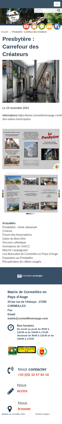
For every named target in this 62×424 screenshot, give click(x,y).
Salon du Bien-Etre (14, 238)
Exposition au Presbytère (17, 257)
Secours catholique (14, 242)
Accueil (4, 32)
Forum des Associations (17, 234)
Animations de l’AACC (16, 246)
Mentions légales (43, 414)
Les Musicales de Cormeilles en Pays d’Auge (30, 253)
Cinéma (7, 230)
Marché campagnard (15, 250)
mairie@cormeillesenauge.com (28, 318)
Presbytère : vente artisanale (19, 227)
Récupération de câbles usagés (21, 261)
